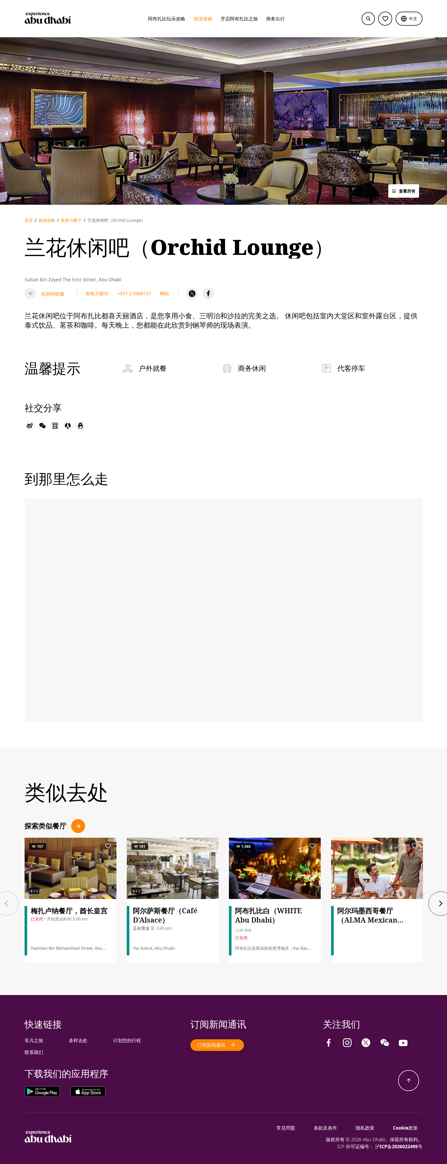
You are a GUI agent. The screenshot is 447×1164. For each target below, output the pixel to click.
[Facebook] (208, 293)
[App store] (88, 1092)
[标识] (48, 1141)
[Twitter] (192, 293)
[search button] (368, 18)
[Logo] (48, 18)
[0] (385, 19)
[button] (409, 19)
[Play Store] (47, 1092)
